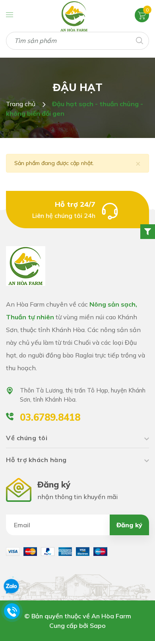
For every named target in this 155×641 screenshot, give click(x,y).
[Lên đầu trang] (130, 625)
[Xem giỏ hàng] (142, 14)
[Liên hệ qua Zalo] (11, 586)
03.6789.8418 (50, 417)
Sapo (98, 625)
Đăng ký (129, 525)
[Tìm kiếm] (139, 40)
